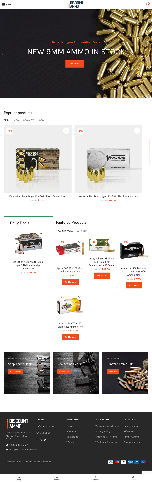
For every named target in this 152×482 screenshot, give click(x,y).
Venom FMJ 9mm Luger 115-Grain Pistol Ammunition (37, 196)
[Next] (150, 53)
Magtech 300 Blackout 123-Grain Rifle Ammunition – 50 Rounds (102, 262)
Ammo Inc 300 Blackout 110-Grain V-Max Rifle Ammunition (134, 271)
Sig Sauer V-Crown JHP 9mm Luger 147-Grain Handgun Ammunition (28, 265)
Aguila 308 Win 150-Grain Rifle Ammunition (70, 270)
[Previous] (2, 53)
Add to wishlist (66, 130)
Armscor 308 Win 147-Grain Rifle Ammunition (70, 325)
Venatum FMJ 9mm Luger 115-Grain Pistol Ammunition (108, 196)
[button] (70, 282)
